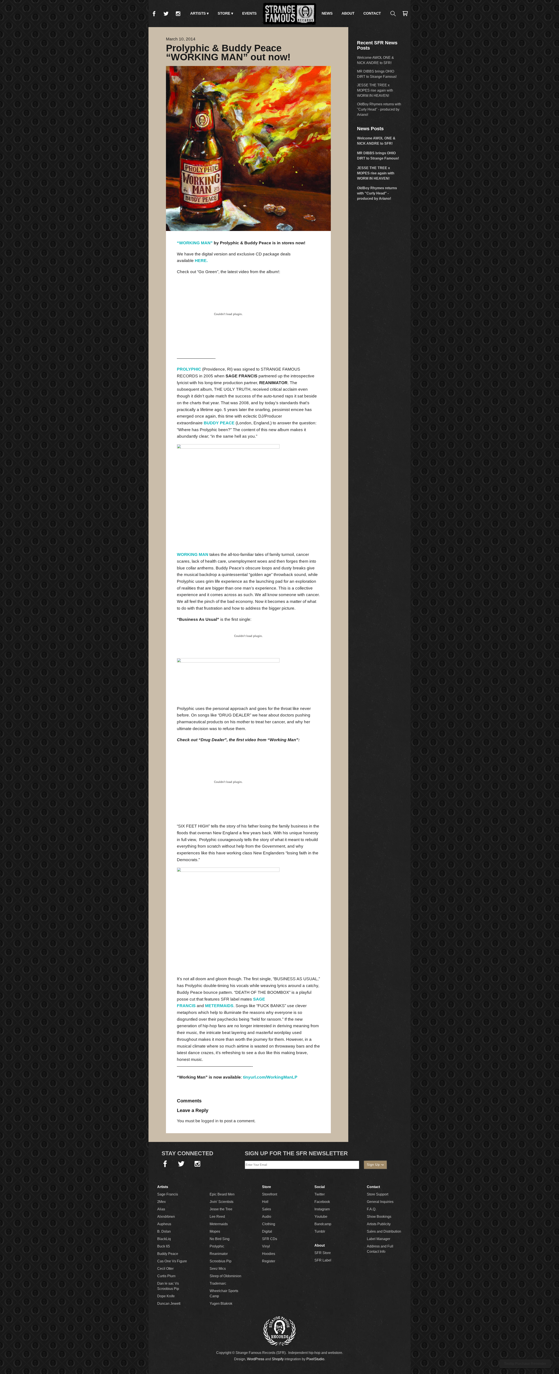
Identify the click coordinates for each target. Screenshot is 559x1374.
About (348, 13)
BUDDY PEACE (219, 423)
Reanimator (219, 1254)
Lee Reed (217, 1216)
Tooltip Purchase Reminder (525, 1363)
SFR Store (322, 1253)
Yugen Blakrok (221, 1303)
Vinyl (266, 1246)
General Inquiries (380, 1202)
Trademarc (218, 1283)
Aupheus (164, 1224)
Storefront (269, 1194)
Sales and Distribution (384, 1231)
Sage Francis (167, 1194)
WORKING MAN (192, 554)
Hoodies (268, 1254)
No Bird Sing (219, 1239)
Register (268, 1261)
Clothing (268, 1224)
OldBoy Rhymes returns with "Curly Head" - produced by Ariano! (379, 109)
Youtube (320, 1216)
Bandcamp (322, 1224)
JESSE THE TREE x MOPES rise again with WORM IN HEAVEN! (375, 90)
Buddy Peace (167, 1254)
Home (289, 13)
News (327, 13)
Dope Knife (166, 1296)
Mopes (215, 1231)
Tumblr (319, 1231)
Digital (267, 1231)
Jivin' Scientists (221, 1202)
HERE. (201, 260)
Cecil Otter (165, 1268)
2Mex (161, 1202)
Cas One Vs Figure (172, 1261)
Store (224, 13)
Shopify (278, 1359)
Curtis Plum (166, 1276)
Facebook (153, 13)
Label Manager (378, 1239)
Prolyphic (217, 1246)
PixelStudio (315, 1359)
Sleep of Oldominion (225, 1276)
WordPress (255, 1359)
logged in (210, 1121)
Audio (266, 1216)
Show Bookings (379, 1216)
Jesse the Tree (221, 1209)
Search (393, 13)
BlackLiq (164, 1239)
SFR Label (322, 1260)
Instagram (178, 13)
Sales (266, 1209)
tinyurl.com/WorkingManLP (270, 1077)
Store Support (377, 1194)
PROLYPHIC (189, 369)
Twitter (165, 13)
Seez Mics (218, 1268)
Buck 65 (163, 1246)
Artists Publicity (379, 1224)
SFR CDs (269, 1239)
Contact (372, 13)
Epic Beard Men (222, 1194)
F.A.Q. (371, 1209)
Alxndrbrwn (166, 1216)
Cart (405, 13)
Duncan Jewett (168, 1303)
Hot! (265, 1202)
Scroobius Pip (220, 1261)
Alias (161, 1209)
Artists (198, 13)
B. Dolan (164, 1231)
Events (249, 13)
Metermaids (219, 1224)
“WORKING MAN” (195, 243)
